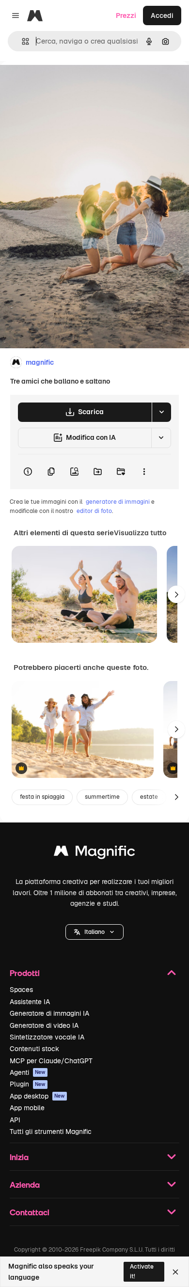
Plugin (28, 1084)
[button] (94, 932)
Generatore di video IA (44, 1025)
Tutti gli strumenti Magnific (51, 1131)
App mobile (27, 1107)
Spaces (21, 989)
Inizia (19, 1157)
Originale (63, 83)
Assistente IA (30, 1001)
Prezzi (126, 15)
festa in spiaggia (42, 797)
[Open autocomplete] (21, 41)
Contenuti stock (34, 1048)
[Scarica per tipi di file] (161, 412)
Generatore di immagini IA (49, 1013)
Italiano (94, 932)
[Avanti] (176, 594)
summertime (102, 797)
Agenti (28, 1072)
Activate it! (142, 1271)
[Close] (175, 1272)
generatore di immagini (118, 502)
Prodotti (25, 973)
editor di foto (94, 511)
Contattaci (29, 1212)
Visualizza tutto (140, 532)
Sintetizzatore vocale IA (47, 1037)
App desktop (37, 1096)
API (15, 1120)
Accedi (162, 15)
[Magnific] (94, 853)
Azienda (25, 1184)
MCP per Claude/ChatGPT (51, 1060)
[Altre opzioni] (144, 471)
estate (149, 797)
